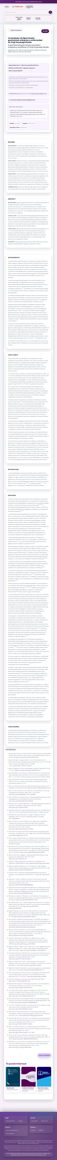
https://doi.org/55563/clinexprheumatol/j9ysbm (22, 927)
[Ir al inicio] (29, 7)
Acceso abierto (34, 1121)
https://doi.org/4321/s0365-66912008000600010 (24, 1002)
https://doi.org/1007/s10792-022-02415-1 (20, 959)
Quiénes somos (28, 18)
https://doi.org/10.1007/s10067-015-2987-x (20, 1024)
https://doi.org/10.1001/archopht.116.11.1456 (21, 1032)
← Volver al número (15, 30)
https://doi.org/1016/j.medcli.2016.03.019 (26, 757)
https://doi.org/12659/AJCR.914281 (23, 893)
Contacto (33, 1130)
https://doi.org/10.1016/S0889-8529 (18, 996)
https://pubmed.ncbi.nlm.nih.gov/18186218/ (21, 935)
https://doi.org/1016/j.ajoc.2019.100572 (24, 944)
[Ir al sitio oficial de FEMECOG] (17, 6)
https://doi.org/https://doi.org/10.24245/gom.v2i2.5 (23, 100)
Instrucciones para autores (19, 18)
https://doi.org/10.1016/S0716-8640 (25, 770)
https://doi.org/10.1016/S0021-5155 (30, 950)
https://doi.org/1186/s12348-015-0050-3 (25, 916)
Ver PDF (45, 31)
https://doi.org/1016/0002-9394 (35, 788)
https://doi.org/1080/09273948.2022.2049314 (32, 852)
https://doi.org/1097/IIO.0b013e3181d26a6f (21, 801)
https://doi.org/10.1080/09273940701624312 (25, 1039)
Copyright (20, 1121)
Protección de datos (10, 1121)
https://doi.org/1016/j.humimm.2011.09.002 (21, 829)
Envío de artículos (38, 18)
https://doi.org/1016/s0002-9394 (29, 970)
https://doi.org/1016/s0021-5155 (18, 870)
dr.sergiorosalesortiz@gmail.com (38, 93)
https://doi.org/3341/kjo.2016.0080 (36, 976)
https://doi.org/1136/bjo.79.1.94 (17, 859)
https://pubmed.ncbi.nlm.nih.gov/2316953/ (37, 863)
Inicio (7, 7)
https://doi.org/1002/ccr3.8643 (32, 965)
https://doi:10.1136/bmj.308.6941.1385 (19, 981)
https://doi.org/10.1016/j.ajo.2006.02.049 (20, 1047)
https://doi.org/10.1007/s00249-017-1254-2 (21, 1009)
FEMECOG (41, 1130)
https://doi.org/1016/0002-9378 (17, 987)
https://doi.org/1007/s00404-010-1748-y (27, 900)
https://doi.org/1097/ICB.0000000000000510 (21, 885)
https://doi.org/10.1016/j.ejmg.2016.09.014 (31, 1015)
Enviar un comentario (44, 1055)
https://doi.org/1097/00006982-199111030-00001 (22, 794)
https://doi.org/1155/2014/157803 (18, 807)
